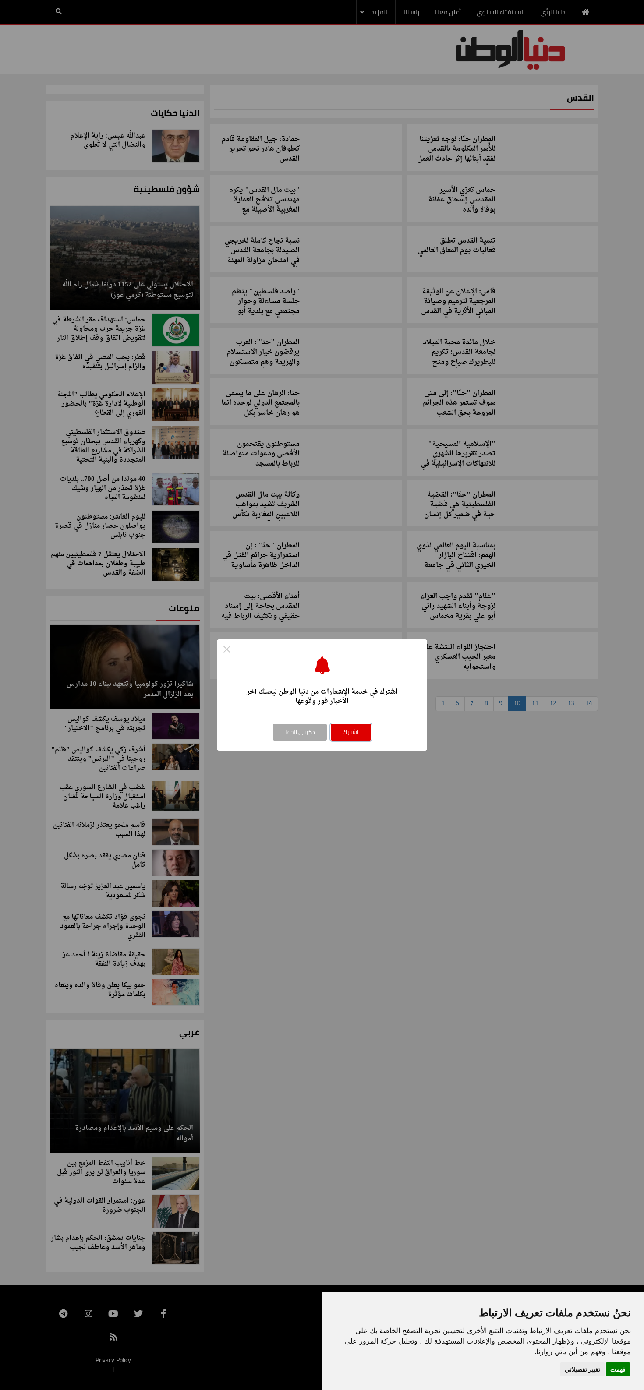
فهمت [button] (618, 1369)
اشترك (351, 731)
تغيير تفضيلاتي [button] (582, 1369)
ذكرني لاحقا (300, 731)
